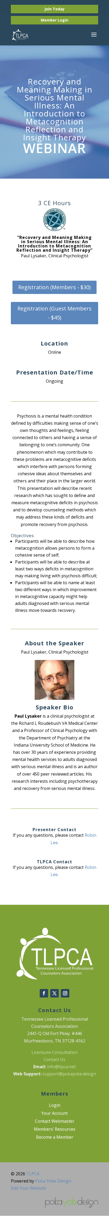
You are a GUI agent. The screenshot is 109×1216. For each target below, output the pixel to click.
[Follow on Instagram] (65, 993)
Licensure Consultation (54, 1052)
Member (49, 20)
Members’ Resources (54, 1129)
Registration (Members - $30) (54, 287)
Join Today (54, 8)
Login (63, 20)
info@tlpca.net (61, 1067)
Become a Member (54, 1137)
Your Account (54, 1113)
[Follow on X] (54, 993)
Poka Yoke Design (53, 1181)
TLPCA (32, 1174)
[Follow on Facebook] (44, 993)
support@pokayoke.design (69, 1074)
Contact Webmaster (54, 1121)
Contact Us (54, 1059)
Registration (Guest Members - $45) (54, 313)
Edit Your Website (28, 1188)
